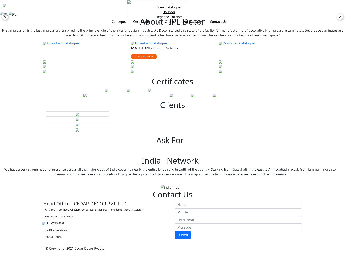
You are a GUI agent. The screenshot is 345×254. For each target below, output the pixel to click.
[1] (44, 61)
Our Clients (167, 21)
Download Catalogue (63, 43)
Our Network (192, 21)
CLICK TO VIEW (144, 56)
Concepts (119, 21)
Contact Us (218, 21)
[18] (220, 61)
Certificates (141, 21)
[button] (62, 121)
